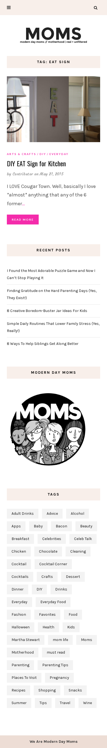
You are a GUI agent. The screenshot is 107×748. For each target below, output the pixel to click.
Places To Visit (24, 677)
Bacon (61, 526)
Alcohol (77, 513)
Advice (52, 513)
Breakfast (20, 538)
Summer (19, 703)
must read (56, 652)
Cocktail (19, 564)
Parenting (20, 665)
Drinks (61, 589)
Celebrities (51, 538)
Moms (86, 639)
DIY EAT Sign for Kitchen (36, 163)
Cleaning (78, 551)
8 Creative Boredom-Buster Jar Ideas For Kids (47, 310)
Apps (16, 526)
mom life (60, 639)
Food (73, 614)
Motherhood (23, 652)
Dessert (73, 576)
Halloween (21, 627)
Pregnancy (59, 677)
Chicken (19, 551)
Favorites (47, 614)
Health (48, 627)
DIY (43, 154)
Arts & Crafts (21, 154)
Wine (87, 703)
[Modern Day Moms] (53, 34)
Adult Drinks (23, 513)
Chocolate (48, 551)
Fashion (19, 614)
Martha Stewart (26, 639)
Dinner (18, 589)
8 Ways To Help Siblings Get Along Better (42, 343)
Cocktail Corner (53, 564)
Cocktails (20, 576)
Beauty (86, 526)
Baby (38, 526)
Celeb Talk (83, 538)
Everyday (59, 154)
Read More (23, 219)
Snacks (75, 690)
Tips (43, 703)
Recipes (19, 690)
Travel (65, 703)
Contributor (23, 173)
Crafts (47, 576)
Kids (71, 627)
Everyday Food (53, 602)
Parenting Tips (55, 665)
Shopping (47, 690)
